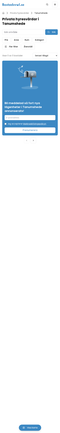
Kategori (39, 40)
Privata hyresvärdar (19, 13)
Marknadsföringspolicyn (34, 123)
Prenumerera (30, 130)
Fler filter (13, 46)
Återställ (28, 46)
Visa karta (32, 427)
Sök (54, 32)
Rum (27, 40)
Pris (6, 40)
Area (16, 40)
